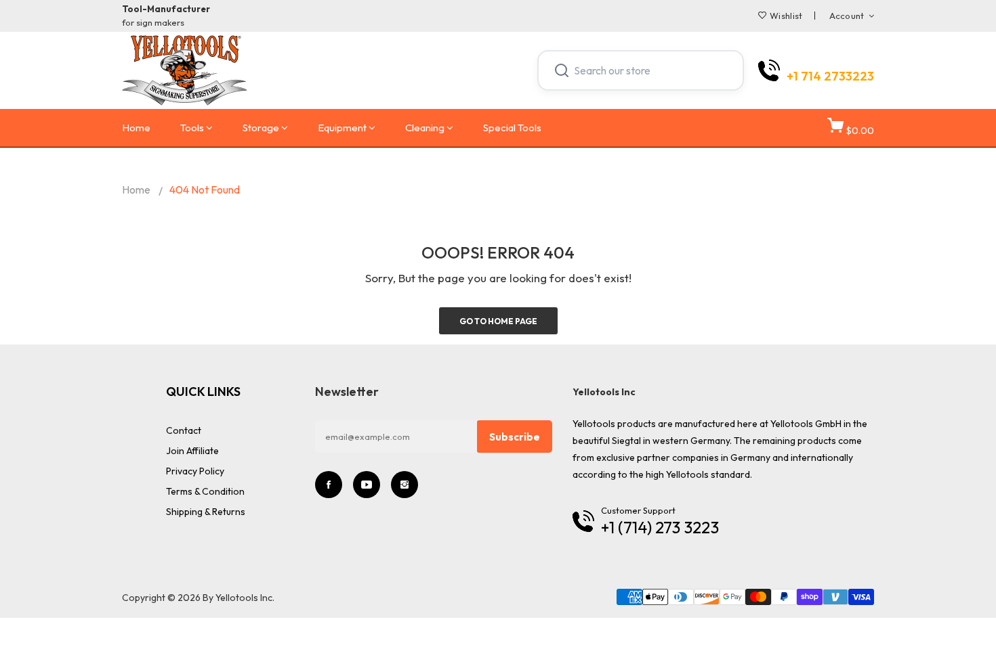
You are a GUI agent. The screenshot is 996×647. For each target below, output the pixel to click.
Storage (261, 127)
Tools (192, 127)
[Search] (562, 70)
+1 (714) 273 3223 (660, 527)
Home (136, 127)
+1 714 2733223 (830, 76)
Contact (183, 430)
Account (847, 15)
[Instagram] (404, 484)
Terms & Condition (205, 491)
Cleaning (424, 127)
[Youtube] (366, 484)
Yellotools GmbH (806, 424)
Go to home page (498, 321)
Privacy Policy (195, 471)
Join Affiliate (192, 451)
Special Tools (512, 127)
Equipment (342, 127)
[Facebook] (328, 484)
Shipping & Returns (205, 512)
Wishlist (786, 15)
